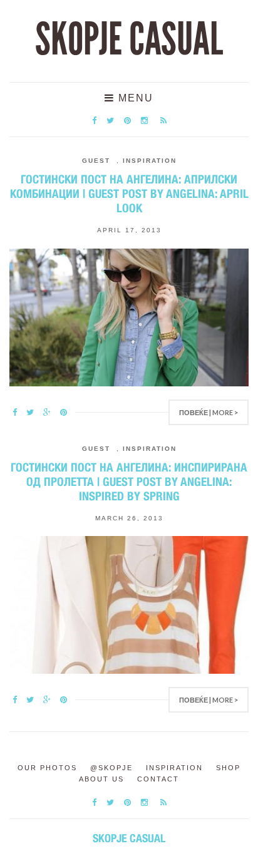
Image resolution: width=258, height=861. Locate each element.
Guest (96, 160)
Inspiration (150, 160)
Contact (158, 779)
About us (101, 779)
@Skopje (111, 767)
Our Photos (47, 767)
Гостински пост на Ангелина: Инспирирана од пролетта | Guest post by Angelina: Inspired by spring (129, 481)
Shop (228, 767)
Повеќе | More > (208, 412)
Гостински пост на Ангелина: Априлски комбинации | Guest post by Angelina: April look (129, 193)
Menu (134, 98)
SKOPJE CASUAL (129, 39)
